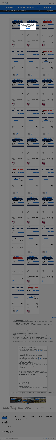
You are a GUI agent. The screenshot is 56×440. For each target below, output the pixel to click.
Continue (28, 28)
